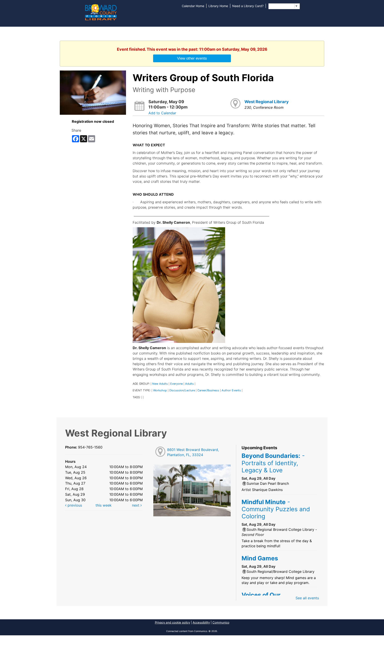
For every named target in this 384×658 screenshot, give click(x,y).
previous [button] (74, 505)
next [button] (136, 505)
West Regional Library (266, 101)
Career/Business (208, 390)
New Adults (160, 383)
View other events (192, 58)
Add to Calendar (162, 113)
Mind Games (260, 558)
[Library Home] (100, 12)
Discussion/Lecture (182, 390)
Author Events (231, 390)
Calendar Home (193, 6)
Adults (189, 383)
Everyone (176, 383)
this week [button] (104, 505)
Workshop (160, 390)
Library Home (218, 6)
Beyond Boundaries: (273, 463)
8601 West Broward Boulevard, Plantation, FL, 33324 (193, 452)
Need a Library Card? (248, 6)
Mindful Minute (276, 509)
